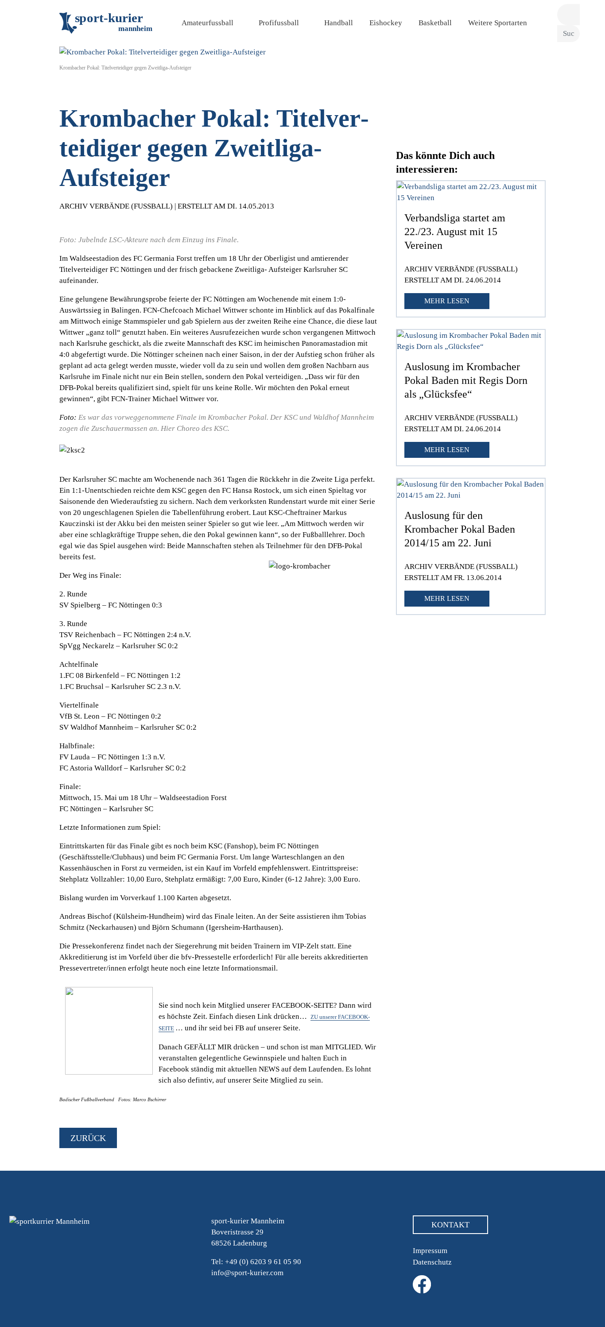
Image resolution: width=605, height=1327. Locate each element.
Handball (338, 23)
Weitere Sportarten (497, 23)
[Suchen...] (568, 15)
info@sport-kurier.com (247, 1273)
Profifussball (279, 23)
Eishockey (385, 23)
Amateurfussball (207, 23)
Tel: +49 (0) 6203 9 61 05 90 (256, 1261)
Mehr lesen (446, 301)
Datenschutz (432, 1262)
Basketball (435, 23)
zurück (88, 1138)
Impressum (430, 1250)
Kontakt (450, 1224)
